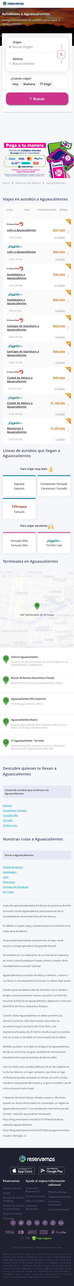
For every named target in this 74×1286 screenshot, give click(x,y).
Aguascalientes (56, 183)
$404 (59, 252)
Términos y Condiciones (54, 1203)
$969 (59, 378)
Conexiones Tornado (14, 810)
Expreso (7, 805)
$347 (59, 230)
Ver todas (8, 892)
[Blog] (61, 1223)
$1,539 (58, 428)
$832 (59, 326)
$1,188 (58, 403)
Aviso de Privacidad (58, 1209)
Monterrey (9, 882)
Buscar (39, 98)
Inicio (6, 183)
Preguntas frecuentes (59, 1196)
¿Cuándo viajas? (21, 78)
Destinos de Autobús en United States (14, 1207)
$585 (59, 274)
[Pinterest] (45, 1223)
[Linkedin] (37, 1223)
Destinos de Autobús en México (14, 1199)
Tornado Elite (10, 815)
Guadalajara (9, 872)
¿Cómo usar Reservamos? (33, 1190)
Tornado (8, 820)
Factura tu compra (35, 1196)
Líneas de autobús (12, 1213)
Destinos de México (28, 183)
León (6, 877)
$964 (59, 351)
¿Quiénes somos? (12, 1188)
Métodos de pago (57, 1192)
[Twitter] (21, 1223)
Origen (17, 42)
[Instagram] (29, 1223)
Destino (18, 59)
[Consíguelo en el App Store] (22, 1170)
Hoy (15, 84)
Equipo (6, 1192)
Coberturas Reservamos (32, 1207)
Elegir (48, 84)
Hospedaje (8, 1218)
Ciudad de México (13, 867)
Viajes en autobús (35, 1200)
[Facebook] (13, 1223)
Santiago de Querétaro (15, 887)
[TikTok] (53, 1223)
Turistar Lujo (10, 825)
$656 (59, 300)
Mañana (29, 84)
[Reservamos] (13, 4)
